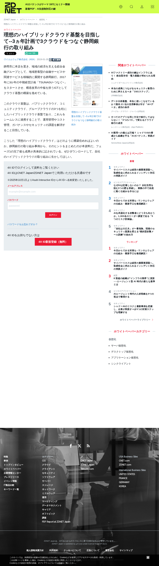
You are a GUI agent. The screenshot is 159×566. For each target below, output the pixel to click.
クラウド (46, 464)
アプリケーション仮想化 (125, 357)
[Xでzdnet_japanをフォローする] (79, 446)
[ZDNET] (13, 6)
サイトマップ (126, 550)
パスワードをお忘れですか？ (22, 224)
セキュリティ (48, 473)
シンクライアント (121, 363)
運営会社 (109, 550)
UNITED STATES (127, 474)
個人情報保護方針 (35, 550)
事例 (6, 460)
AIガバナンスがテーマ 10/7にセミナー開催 (47, 4)
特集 (6, 456)
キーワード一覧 (11, 489)
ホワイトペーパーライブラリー (135, 320)
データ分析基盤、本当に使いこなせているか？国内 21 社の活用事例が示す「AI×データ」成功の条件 (132, 104)
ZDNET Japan (10, 19)
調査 (44, 517)
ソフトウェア (48, 477)
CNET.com (124, 460)
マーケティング (49, 501)
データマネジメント (52, 505)
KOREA (122, 486)
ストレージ (47, 485)
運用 (44, 497)
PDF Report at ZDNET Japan (56, 521)
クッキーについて (72, 550)
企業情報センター (12, 473)
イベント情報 (10, 481)
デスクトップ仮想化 (122, 351)
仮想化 (42, 19)
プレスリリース (11, 477)
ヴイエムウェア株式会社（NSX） (20, 59)
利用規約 (53, 550)
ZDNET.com (125, 464)
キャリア (46, 509)
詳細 (60, 563)
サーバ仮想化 (118, 345)
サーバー (46, 481)
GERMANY (124, 482)
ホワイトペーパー (27, 19)
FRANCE (123, 478)
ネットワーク (48, 489)
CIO (44, 460)
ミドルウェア (48, 493)
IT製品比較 (9, 485)
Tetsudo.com (87, 469)
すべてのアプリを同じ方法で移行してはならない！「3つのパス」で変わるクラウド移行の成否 (132, 120)
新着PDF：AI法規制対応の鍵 (40, 8)
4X (82, 456)
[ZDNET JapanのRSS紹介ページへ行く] (88, 446)
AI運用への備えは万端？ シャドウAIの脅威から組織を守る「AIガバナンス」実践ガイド (133, 135)
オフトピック (48, 513)
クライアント (48, 469)
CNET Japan (87, 460)
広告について (93, 550)
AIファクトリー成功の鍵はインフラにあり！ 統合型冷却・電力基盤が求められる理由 (133, 75)
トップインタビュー (13, 464)
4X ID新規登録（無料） (53, 241)
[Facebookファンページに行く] (71, 446)
